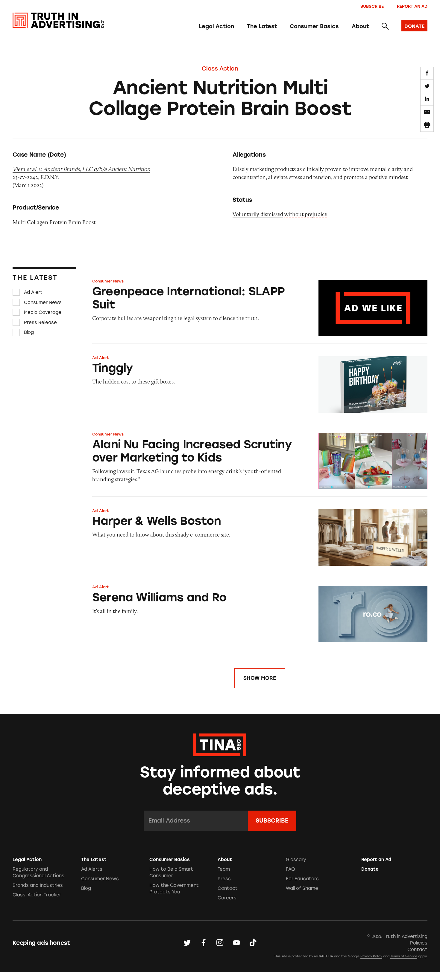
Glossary (296, 859)
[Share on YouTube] (236, 943)
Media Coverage (42, 312)
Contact (228, 888)
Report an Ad (412, 6)
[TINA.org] (219, 744)
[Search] (385, 27)
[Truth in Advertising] (58, 20)
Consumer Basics (314, 26)
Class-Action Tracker (37, 895)
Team (224, 869)
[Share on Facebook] (427, 73)
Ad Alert (33, 292)
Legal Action (216, 26)
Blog (29, 332)
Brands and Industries (38, 885)
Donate (370, 869)
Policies (418, 943)
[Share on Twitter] (427, 86)
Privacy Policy (371, 956)
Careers (227, 898)
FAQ (290, 869)
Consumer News (43, 302)
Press (224, 878)
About (360, 26)
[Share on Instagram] (220, 943)
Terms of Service (403, 956)
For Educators (302, 878)
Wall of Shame (302, 888)
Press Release (40, 322)
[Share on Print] (427, 125)
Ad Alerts (91, 869)
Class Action (220, 68)
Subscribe (372, 6)
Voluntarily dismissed (258, 214)
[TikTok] (253, 943)
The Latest (262, 26)
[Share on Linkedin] (427, 99)
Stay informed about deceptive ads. (220, 781)
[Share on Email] (427, 112)
